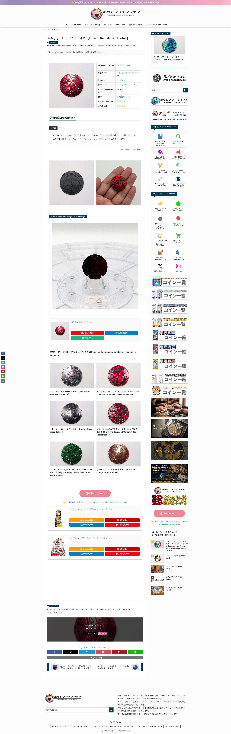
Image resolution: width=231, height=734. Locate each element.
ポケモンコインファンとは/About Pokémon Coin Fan (70, 726)
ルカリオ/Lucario (78, 45)
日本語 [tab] (53, 128)
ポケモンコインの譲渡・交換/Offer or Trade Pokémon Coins (112, 726)
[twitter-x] (111, 722)
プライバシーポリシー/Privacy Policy (149, 726)
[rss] (117, 722)
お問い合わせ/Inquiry (172, 726)
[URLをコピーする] (3, 381)
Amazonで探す (87, 520)
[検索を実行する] (185, 90)
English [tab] (62, 128)
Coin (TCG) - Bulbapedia (133, 150)
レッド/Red (109, 45)
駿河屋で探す (122, 333)
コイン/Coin (53, 42)
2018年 (52, 45)
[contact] (120, 722)
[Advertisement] (95, 580)
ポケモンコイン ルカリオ (82, 322)
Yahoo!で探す (88, 525)
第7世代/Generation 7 (130, 45)
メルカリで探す (88, 333)
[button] (54, 652)
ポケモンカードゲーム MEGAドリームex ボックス (91, 509)
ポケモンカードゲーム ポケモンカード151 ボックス (91, 538)
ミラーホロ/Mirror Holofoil (63, 45)
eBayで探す (88, 338)
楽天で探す (123, 520)
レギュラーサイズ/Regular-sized (94, 45)
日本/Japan (118, 45)
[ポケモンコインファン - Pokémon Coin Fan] (115, 14)
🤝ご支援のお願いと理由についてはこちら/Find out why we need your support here (95, 502)
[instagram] (114, 722)
